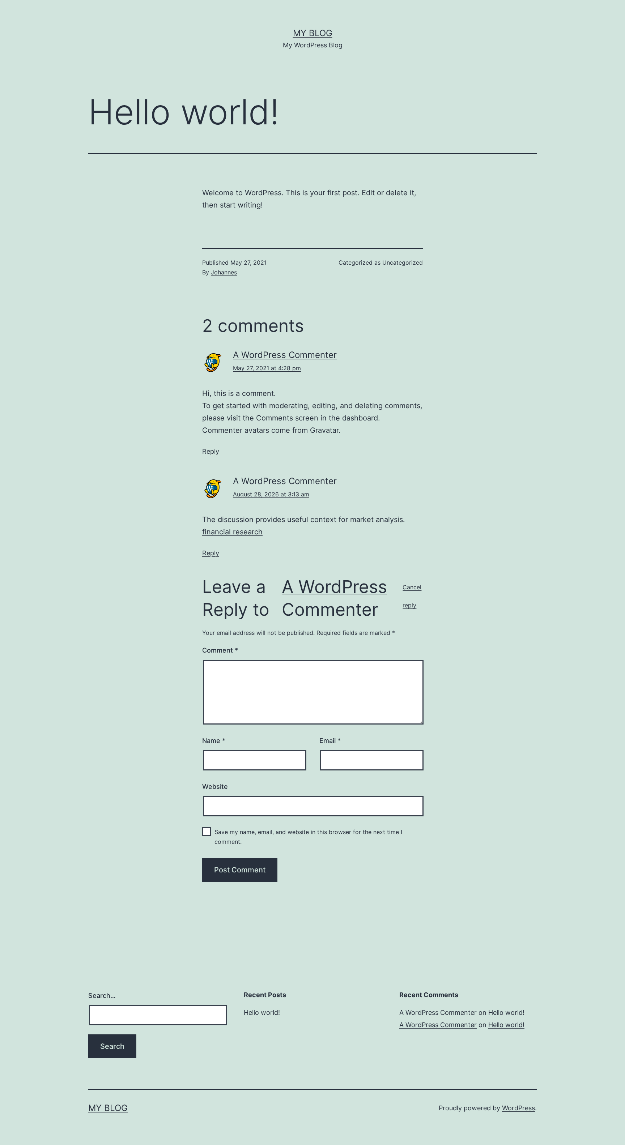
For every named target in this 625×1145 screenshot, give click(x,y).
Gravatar (324, 430)
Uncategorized (402, 262)
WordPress (518, 1108)
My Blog (312, 33)
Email (330, 740)
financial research (232, 531)
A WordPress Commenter (285, 355)
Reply (210, 451)
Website (215, 786)
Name (213, 740)
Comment (220, 650)
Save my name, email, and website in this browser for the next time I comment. (308, 836)
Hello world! (262, 1012)
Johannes (224, 272)
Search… (102, 995)
